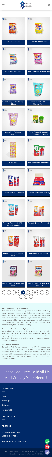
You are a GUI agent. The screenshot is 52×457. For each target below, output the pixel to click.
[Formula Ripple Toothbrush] (38, 149)
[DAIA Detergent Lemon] (38, 28)
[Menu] (3, 5)
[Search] (49, 5)
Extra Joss (13, 162)
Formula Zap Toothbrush (38, 253)
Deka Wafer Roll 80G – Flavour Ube (13, 133)
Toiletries (6, 405)
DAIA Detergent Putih (13, 71)
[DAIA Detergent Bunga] (13, 28)
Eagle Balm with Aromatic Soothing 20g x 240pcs (38, 133)
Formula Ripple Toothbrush (38, 162)
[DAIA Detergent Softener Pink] (38, 58)
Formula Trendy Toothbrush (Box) (13, 255)
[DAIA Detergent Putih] (13, 58)
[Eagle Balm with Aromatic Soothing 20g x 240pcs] (38, 119)
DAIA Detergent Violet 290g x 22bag (13, 103)
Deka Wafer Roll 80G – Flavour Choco (39, 103)
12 (26, 296)
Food (4, 396)
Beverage (6, 400)
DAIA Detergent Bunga (13, 41)
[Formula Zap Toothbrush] (38, 240)
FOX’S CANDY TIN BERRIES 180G (13, 285)
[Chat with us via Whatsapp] (47, 441)
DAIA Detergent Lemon (39, 41)
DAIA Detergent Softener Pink (38, 71)
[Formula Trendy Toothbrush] (38, 210)
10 (47, 292)
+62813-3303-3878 (14, 441)
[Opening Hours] (47, 452)
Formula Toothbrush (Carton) (39, 193)
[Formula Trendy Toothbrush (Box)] (13, 240)
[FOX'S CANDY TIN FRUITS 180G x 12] (38, 271)
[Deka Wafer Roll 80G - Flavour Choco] (38, 89)
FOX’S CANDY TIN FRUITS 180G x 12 (38, 285)
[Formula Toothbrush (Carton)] (38, 180)
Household (7, 410)
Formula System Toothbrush (13, 193)
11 (21, 296)
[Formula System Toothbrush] (13, 180)
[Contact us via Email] (47, 446)
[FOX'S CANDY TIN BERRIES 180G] (13, 271)
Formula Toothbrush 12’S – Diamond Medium (13, 224)
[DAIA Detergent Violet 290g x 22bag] (13, 89)
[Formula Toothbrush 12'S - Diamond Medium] (13, 210)
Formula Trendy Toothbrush (38, 223)
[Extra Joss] (13, 149)
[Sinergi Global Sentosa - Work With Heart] (26, 5)
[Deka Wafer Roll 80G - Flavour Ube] (13, 119)
